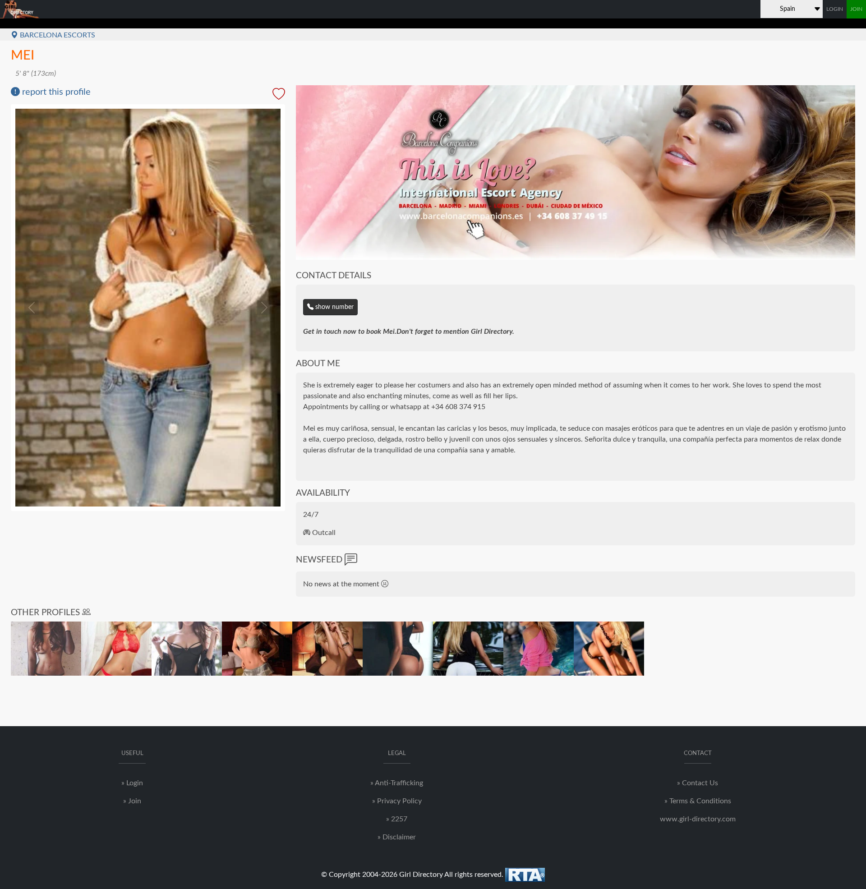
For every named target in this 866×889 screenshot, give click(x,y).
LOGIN (834, 9)
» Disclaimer (397, 837)
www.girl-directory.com (698, 819)
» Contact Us (697, 783)
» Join (132, 801)
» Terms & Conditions (697, 801)
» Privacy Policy (397, 801)
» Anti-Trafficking (396, 783)
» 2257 (396, 819)
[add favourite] (278, 94)
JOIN (856, 9)
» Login (132, 783)
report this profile (55, 92)
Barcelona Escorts (56, 35)
